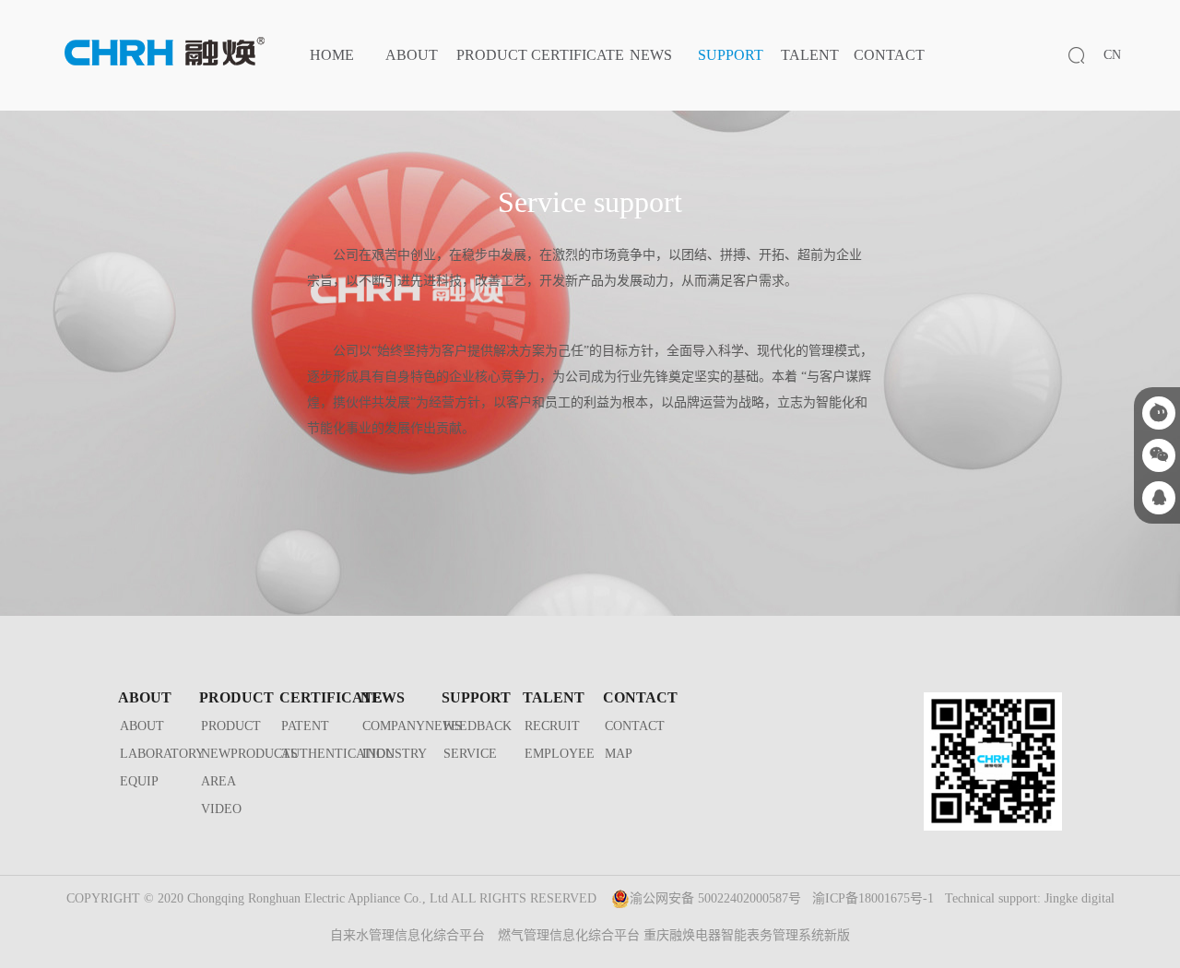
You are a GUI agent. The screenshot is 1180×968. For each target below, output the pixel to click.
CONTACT (889, 55)
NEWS (651, 55)
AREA (218, 781)
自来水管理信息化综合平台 (407, 935)
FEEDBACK (477, 726)
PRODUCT (491, 55)
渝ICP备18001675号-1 (873, 898)
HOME (332, 55)
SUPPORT (730, 55)
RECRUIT (552, 726)
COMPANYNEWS (412, 726)
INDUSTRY (394, 754)
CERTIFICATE (577, 55)
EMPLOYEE (560, 754)
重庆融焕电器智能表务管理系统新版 (746, 935)
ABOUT (411, 55)
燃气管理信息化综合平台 (569, 935)
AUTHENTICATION (338, 754)
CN (1112, 55)
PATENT (305, 726)
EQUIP (139, 781)
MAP (618, 754)
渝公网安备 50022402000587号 (715, 898)
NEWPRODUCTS (249, 754)
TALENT (810, 55)
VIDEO (221, 809)
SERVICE (470, 754)
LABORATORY (162, 754)
